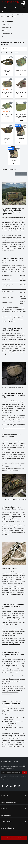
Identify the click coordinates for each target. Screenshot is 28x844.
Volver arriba (21, 174)
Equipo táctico (6, 24)
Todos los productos (7, 22)
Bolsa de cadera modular (7, 115)
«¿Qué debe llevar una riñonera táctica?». (13, 428)
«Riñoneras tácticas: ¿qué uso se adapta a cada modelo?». (12, 321)
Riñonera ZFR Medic (7, 71)
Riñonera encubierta (7, 139)
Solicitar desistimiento (14, 838)
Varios (3, 37)
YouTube (15, 786)
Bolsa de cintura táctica (7, 93)
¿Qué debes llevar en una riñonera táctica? (13, 729)
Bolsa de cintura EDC (21, 71)
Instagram (19, 786)
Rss (11, 786)
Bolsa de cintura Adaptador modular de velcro (21, 116)
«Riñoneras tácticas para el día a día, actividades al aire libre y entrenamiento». (12, 692)
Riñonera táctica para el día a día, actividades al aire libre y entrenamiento (14, 723)
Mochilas (4, 31)
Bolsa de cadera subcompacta (21, 93)
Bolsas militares (6, 27)
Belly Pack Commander (21, 139)
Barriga (14, 161)
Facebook (2, 786)
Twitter (7, 786)
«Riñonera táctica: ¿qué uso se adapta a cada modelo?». (13, 643)
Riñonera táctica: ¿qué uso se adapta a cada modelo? (14, 718)
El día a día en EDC (7, 34)
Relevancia (14, 49)
